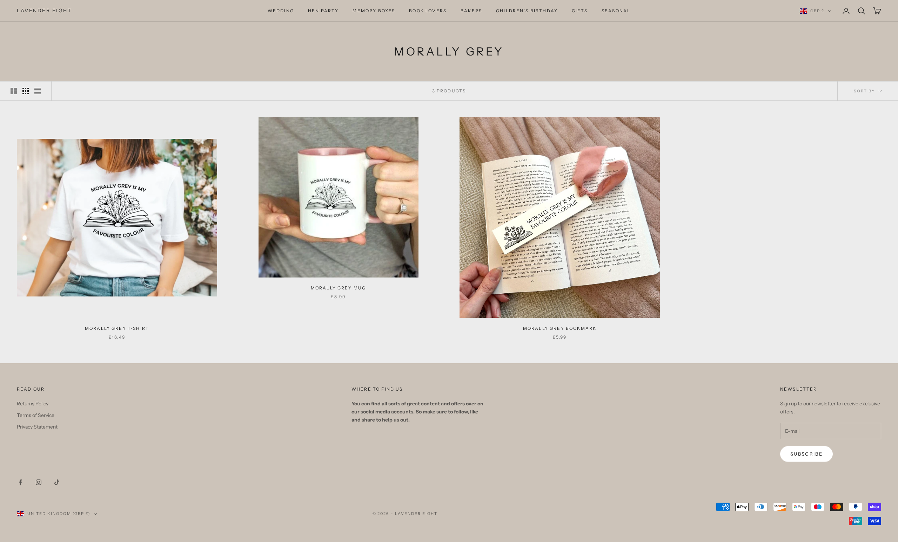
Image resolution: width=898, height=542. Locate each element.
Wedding (281, 10)
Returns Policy (32, 403)
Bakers (471, 10)
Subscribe (806, 454)
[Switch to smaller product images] (25, 90)
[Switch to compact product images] (37, 90)
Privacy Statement (37, 427)
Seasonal (616, 10)
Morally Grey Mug (338, 287)
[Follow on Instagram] (38, 482)
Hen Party (323, 10)
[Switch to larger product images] (14, 90)
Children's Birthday (527, 10)
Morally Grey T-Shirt (117, 328)
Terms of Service (35, 415)
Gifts (580, 10)
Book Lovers (428, 10)
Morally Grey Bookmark (559, 328)
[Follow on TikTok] (56, 482)
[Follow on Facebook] (20, 482)
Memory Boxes (374, 10)
